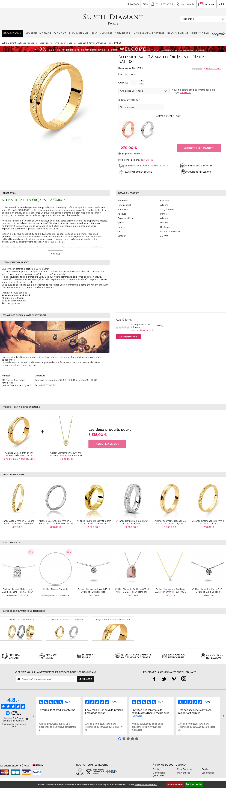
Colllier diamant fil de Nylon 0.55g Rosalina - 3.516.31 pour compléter (17, 592)
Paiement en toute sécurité (16, 295)
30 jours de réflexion (12, 298)
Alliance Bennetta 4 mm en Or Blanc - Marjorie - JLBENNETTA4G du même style (132, 524)
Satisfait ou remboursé (14, 300)
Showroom (133, 4)
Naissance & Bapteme (148, 33)
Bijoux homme (101, 33)
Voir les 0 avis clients (143, 330)
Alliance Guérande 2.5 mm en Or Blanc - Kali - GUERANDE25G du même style (55, 524)
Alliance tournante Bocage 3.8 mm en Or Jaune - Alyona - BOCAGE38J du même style (170, 524)
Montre (31, 33)
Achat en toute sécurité (14, 292)
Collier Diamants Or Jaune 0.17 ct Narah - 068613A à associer (66, 454)
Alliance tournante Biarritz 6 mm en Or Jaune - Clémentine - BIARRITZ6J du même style (94, 524)
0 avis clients (213, 68)
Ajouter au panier (199, 148)
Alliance (164, 205)
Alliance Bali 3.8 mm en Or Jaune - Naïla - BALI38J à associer (19, 455)
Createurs (122, 33)
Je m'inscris (85, 679)
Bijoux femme (78, 33)
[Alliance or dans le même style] (21, 632)
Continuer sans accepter (213, 778)
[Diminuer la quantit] (141, 84)
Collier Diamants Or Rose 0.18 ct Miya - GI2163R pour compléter (132, 590)
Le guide (218, 33)
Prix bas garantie (11, 303)
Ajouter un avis (128, 336)
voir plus (137, 716)
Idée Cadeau (200, 33)
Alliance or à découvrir (21, 619)
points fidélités (133, 153)
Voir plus (55, 253)
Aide (145, 4)
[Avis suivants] (223, 715)
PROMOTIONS (12, 33)
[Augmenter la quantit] (141, 81)
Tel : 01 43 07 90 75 (45, 385)
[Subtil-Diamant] (113, 19)
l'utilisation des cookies (146, 784)
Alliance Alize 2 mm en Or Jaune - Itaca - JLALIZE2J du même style (17, 524)
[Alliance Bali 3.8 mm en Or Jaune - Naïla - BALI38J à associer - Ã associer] (18, 432)
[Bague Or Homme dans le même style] (113, 632)
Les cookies (207, 772)
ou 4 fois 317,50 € (25, 459)
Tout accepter (194, 784)
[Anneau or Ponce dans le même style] (67, 632)
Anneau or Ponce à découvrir (67, 619)
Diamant (60, 33)
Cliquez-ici (147, 160)
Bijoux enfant (177, 33)
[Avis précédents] (33, 715)
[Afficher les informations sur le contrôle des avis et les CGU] (27, 718)
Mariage (45, 33)
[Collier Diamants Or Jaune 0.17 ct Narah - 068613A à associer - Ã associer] (66, 432)
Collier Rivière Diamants (55, 589)
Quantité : (123, 82)
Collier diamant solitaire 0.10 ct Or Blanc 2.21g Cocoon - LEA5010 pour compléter (208, 592)
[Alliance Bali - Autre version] (128, 130)
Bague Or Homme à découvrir (113, 619)
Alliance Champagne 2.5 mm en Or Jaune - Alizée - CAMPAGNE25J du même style (208, 524)
